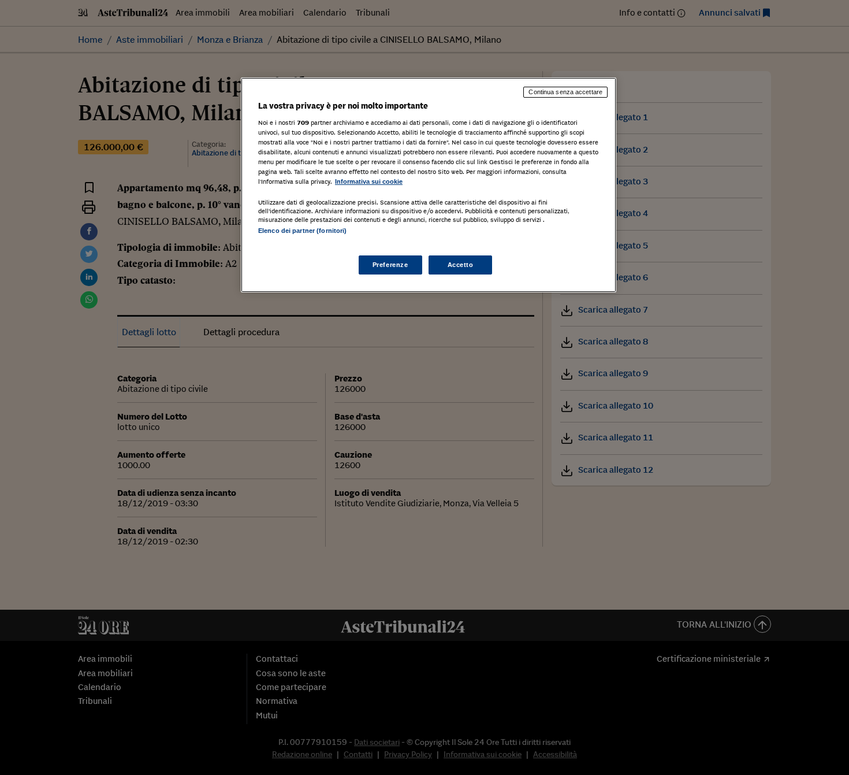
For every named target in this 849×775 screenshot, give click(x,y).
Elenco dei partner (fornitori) (302, 230)
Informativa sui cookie (369, 181)
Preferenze (390, 264)
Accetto (461, 264)
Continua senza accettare (565, 91)
